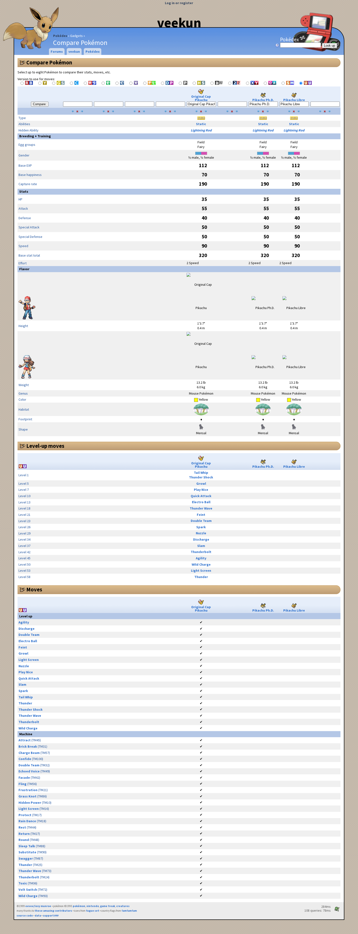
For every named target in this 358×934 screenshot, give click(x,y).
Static (201, 124)
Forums (57, 51)
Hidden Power (30, 802)
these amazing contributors (53, 910)
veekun (179, 22)
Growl (201, 483)
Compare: (40, 104)
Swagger (26, 858)
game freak (107, 906)
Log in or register (179, 3)
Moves (34, 589)
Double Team (201, 521)
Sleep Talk (27, 846)
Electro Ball (201, 502)
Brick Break (28, 746)
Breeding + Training (35, 136)
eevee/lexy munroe (38, 906)
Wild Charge (201, 564)
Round (24, 840)
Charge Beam (29, 753)
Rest (22, 827)
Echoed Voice (29, 771)
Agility (201, 558)
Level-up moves (45, 445)
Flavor (24, 269)
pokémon (79, 906)
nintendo (92, 906)
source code (25, 915)
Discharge (201, 539)
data (38, 915)
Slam (201, 546)
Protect (25, 815)
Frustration (28, 790)
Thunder (201, 577)
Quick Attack (201, 496)
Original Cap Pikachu (201, 98)
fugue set (92, 910)
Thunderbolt (201, 552)
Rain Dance (27, 821)
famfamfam (129, 910)
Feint (201, 514)
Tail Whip (201, 472)
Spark (201, 527)
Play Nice (201, 489)
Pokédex (60, 36)
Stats (23, 191)
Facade (24, 777)
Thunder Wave (201, 508)
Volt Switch (28, 889)
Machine (25, 734)
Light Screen (201, 570)
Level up (25, 616)
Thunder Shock (201, 477)
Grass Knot (28, 796)
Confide (25, 759)
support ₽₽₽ (51, 915)
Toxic (23, 883)
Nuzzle (201, 533)
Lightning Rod (201, 130)
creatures (123, 906)
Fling (23, 784)
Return (24, 833)
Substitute (27, 852)
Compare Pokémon (49, 62)
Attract (25, 740)
